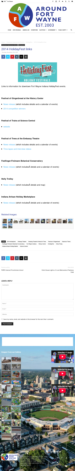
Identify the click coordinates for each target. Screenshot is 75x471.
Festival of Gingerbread (54, 241)
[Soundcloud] (62, 1)
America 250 (26, 30)
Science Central (24, 246)
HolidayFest (29, 42)
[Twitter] (68, 1)
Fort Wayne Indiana (31, 244)
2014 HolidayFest (11, 241)
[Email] (21, 57)
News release (9, 104)
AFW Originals (17, 30)
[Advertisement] (37, 37)
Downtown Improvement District (15, 42)
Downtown (34, 30)
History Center (42, 244)
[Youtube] (72, 1)
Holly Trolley (59, 244)
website (6, 126)
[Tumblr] (65, 1)
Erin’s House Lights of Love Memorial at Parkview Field (58, 271)
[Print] (26, 57)
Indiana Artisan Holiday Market (10, 246)
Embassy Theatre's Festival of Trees (37, 241)
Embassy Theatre (22, 241)
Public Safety (62, 30)
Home (9, 30)
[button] (71, 30)
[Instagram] (56, 1)
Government (51, 30)
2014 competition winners (14, 108)
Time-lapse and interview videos (17, 148)
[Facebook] (52, 1)
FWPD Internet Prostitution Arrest (12, 270)
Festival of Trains (66, 241)
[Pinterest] (59, 1)
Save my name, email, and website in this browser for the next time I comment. (28, 319)
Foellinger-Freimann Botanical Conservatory (13, 244)
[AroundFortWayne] (37, 15)
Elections (42, 30)
